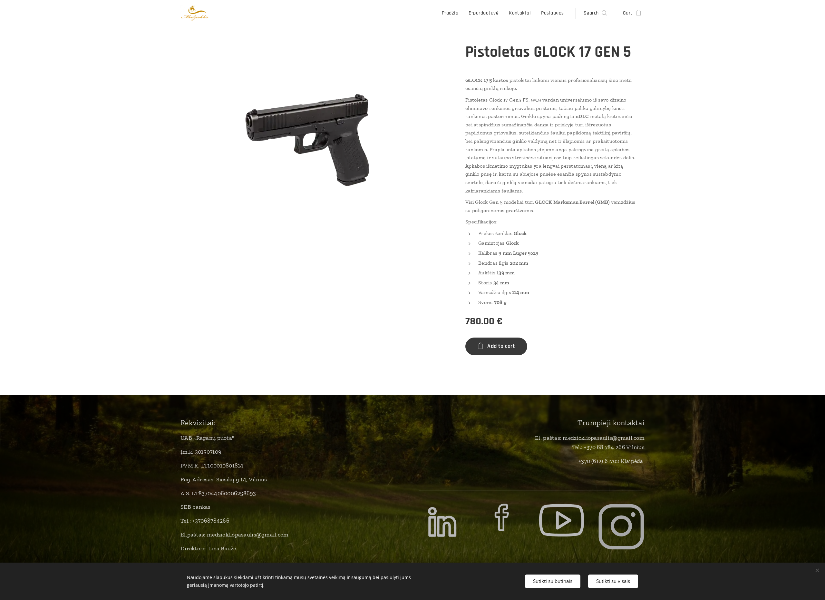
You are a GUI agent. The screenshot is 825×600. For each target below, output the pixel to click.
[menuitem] (451, 13)
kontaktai (629, 422)
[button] (595, 13)
